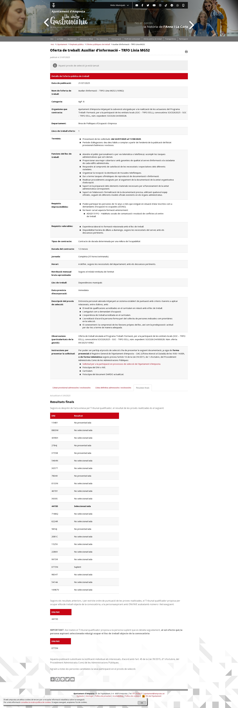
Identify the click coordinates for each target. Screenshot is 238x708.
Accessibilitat (118, 696)
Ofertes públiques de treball (98, 44)
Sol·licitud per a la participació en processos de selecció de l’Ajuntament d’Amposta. (122, 363)
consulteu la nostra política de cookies (36, 702)
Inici (52, 44)
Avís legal (89, 696)
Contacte (80, 696)
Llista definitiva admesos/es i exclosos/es (113, 388)
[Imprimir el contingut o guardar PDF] (186, 51)
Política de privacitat (103, 696)
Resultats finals (142, 388)
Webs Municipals (118, 5)
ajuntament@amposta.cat (154, 693)
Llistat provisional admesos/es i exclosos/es (71, 388)
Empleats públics (77, 44)
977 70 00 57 (137, 693)
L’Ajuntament (61, 44)
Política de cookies (132, 696)
